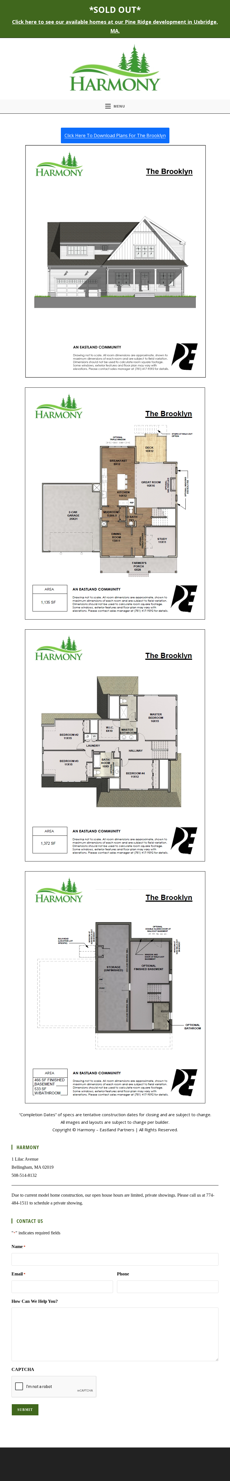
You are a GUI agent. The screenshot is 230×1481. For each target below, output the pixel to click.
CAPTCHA (23, 1369)
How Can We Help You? (35, 1301)
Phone (123, 1274)
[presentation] (54, 1387)
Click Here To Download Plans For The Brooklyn (115, 135)
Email (19, 1274)
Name (19, 1246)
